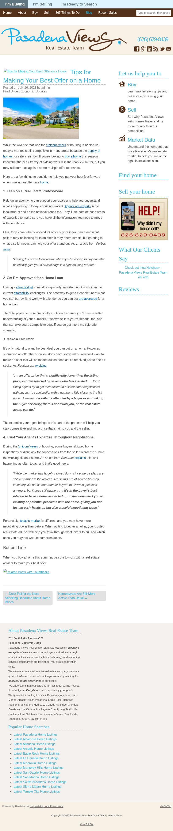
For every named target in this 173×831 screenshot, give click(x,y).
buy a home (73, 156)
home (44, 182)
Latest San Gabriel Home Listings (37, 772)
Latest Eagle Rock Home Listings (37, 753)
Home (7, 12)
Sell (46, 12)
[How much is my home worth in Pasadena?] (143, 219)
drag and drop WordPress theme (46, 806)
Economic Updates (34, 91)
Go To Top (165, 806)
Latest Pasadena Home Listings (36, 734)
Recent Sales (107, 12)
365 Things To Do (67, 12)
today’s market (30, 520)
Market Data (141, 139)
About (22, 12)
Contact (8, 21)
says (6, 249)
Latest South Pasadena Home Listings (40, 782)
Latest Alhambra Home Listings (35, 739)
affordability (21, 293)
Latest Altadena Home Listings (34, 744)
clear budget (24, 287)
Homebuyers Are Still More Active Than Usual (76, 596)
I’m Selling (42, 4)
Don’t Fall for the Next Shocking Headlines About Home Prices (27, 598)
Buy (35, 12)
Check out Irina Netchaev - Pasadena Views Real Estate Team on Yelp (143, 272)
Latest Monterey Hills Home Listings (39, 767)
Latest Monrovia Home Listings (35, 763)
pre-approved (88, 298)
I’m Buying (15, 4)
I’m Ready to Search (79, 4)
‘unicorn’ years (56, 145)
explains (40, 365)
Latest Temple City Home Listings (37, 791)
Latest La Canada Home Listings (36, 758)
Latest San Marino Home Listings (36, 777)
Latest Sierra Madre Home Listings (38, 786)
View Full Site (86, 824)
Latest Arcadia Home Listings (34, 748)
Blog (89, 12)
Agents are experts (78, 206)
